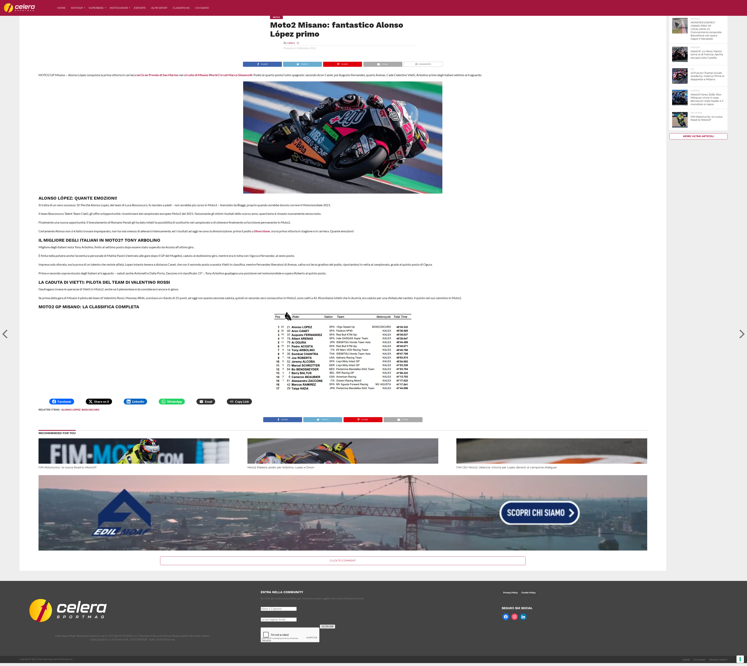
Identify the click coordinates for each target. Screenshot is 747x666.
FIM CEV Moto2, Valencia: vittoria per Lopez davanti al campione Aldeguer (506, 467)
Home (61, 7)
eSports (140, 7)
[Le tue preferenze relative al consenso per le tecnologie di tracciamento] (740, 659)
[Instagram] (514, 616)
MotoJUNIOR (119, 7)
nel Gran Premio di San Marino (157, 75)
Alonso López (71, 409)
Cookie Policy (528, 592)
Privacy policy (718, 659)
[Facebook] (505, 616)
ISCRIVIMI (327, 626)
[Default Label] (523, 616)
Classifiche (181, 7)
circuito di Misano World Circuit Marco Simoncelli (218, 75)
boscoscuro (90, 409)
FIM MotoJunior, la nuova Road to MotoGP (67, 467)
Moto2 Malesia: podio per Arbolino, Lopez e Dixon (280, 467)
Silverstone (262, 231)
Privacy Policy (510, 592)
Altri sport (159, 7)
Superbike (96, 7)
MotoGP (77, 7)
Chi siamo (202, 7)
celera (291, 42)
